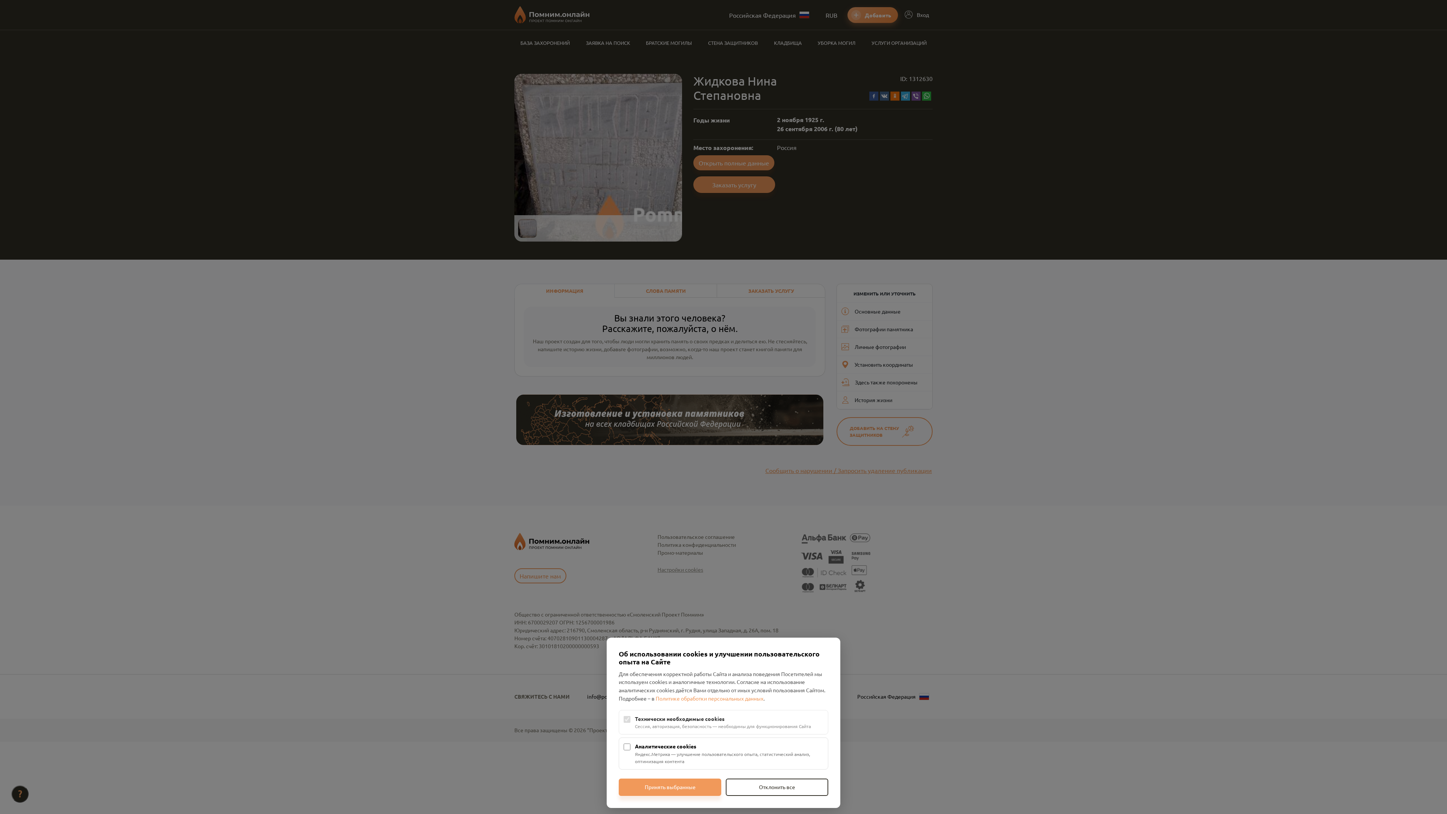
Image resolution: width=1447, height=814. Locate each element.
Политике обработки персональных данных (709, 698)
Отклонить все (777, 786)
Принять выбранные (670, 786)
